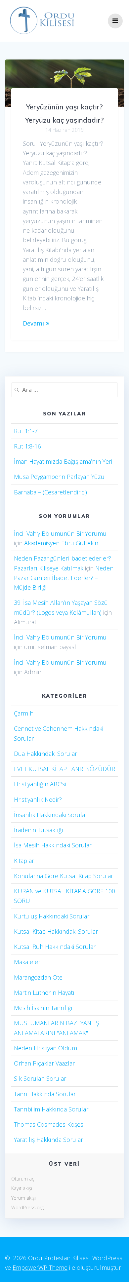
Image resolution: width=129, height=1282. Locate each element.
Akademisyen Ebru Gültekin (61, 543)
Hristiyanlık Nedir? (38, 799)
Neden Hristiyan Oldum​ (45, 1048)
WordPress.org (27, 1207)
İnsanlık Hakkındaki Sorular (50, 815)
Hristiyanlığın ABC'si (40, 784)
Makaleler (27, 962)
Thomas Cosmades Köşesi (49, 1124)
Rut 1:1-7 (26, 431)
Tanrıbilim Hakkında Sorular (51, 1109)
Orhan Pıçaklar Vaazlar (44, 1063)
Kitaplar (24, 861)
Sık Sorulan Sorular (40, 1078)
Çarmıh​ (23, 713)
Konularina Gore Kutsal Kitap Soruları (64, 876)
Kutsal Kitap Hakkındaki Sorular (56, 931)
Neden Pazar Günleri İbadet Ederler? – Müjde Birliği (63, 578)
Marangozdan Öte (38, 977)
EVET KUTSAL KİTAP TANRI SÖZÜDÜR (64, 769)
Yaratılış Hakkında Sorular (48, 1140)
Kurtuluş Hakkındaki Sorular (51, 916)
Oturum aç (22, 1179)
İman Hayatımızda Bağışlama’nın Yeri (63, 461)
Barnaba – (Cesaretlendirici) (50, 492)
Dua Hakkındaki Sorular (45, 754)
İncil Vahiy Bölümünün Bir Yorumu (60, 533)
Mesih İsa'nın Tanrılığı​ (43, 1008)
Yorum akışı (23, 1198)
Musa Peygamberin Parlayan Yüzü (59, 477)
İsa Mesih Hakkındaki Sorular (53, 845)
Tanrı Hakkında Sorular (45, 1094)
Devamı (33, 323)
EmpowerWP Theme (40, 1267)
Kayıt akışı (21, 1188)
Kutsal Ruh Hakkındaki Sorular (55, 947)
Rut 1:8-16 (27, 446)
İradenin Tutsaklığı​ (38, 830)
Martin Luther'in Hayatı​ (44, 992)
